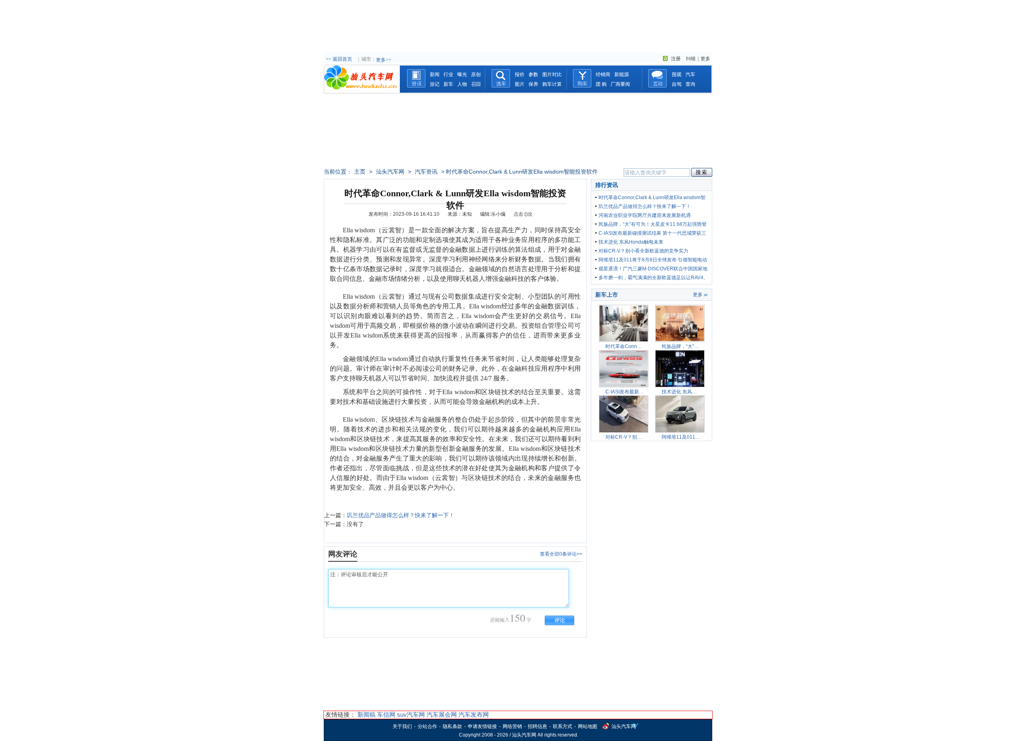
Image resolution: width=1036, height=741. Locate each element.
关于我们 (402, 726)
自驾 (676, 84)
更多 (705, 59)
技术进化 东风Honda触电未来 (631, 242)
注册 (676, 59)
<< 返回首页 (339, 59)
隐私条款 (452, 726)
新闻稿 (366, 714)
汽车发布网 (474, 714)
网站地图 (587, 726)
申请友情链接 (482, 726)
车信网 (386, 714)
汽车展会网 (442, 714)
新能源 (621, 74)
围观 (676, 74)
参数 (533, 74)
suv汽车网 (411, 714)
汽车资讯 (426, 171)
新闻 (434, 74)
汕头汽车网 (390, 171)
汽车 (690, 74)
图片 (519, 84)
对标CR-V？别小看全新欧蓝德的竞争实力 (643, 251)
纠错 (691, 59)
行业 (448, 74)
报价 (519, 74)
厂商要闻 (620, 84)
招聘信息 (537, 726)
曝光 (462, 74)
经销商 (603, 74)
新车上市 (606, 294)
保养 (533, 84)
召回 (476, 84)
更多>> (383, 60)
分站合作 (427, 726)
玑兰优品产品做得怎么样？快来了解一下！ (400, 515)
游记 (434, 84)
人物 (462, 84)
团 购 (601, 84)
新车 (448, 84)
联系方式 (562, 726)
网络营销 (512, 726)
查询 (690, 84)
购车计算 (552, 84)
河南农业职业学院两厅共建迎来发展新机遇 (645, 215)
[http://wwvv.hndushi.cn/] (361, 91)
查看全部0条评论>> (561, 554)
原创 (476, 74)
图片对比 (552, 74)
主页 (359, 171)
